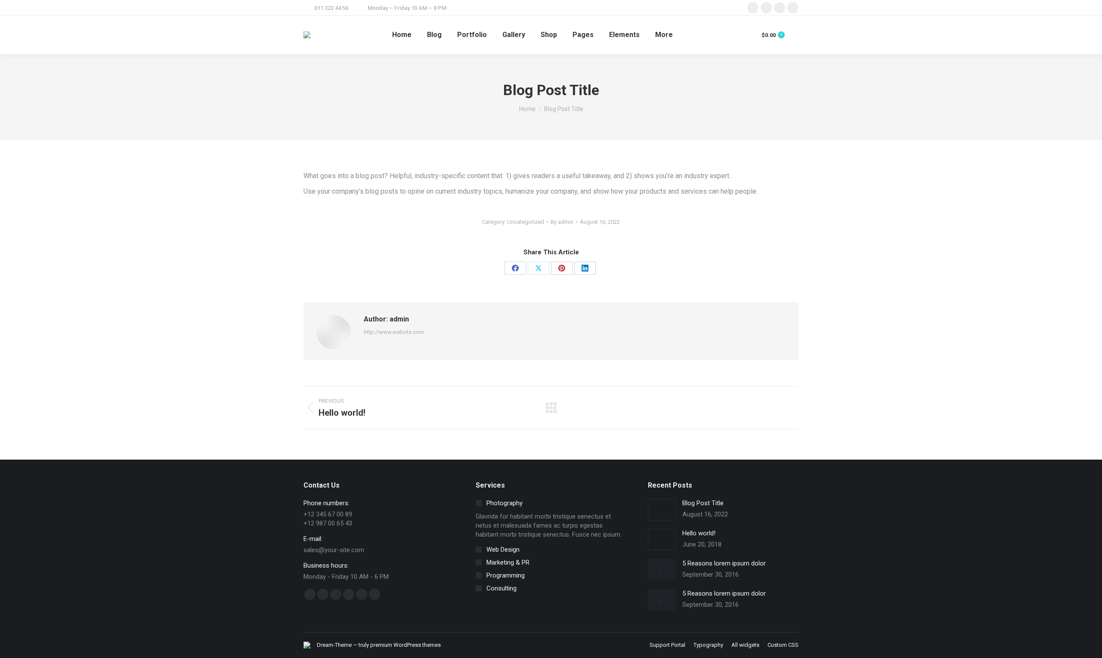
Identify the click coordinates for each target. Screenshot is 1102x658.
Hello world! (698, 533)
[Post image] (662, 509)
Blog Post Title (703, 503)
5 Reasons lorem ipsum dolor (724, 563)
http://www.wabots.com (394, 332)
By (562, 222)
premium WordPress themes (405, 645)
